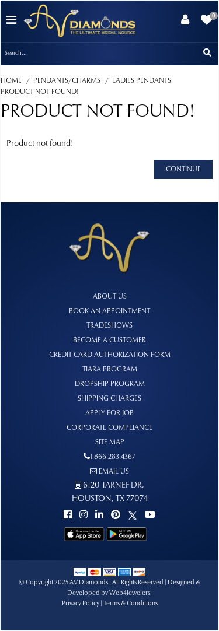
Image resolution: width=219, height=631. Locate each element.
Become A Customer (109, 340)
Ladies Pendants (141, 81)
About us (110, 296)
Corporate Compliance (109, 428)
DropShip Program (110, 384)
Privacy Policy (80, 604)
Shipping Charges (109, 398)
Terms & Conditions (130, 604)
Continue (183, 169)
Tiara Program (109, 369)
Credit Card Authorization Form (110, 355)
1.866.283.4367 (112, 457)
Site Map (109, 442)
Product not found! (40, 92)
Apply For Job (109, 413)
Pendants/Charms (66, 81)
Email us (113, 471)
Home (11, 81)
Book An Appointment (109, 311)
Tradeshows (109, 325)
